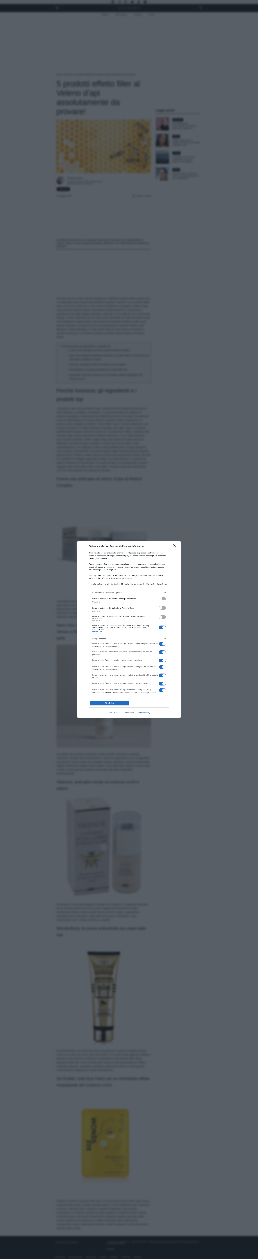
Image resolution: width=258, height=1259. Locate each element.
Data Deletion (114, 713)
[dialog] (129, 629)
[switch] (162, 598)
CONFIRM (110, 703)
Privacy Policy (144, 713)
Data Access (129, 713)
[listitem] (129, 592)
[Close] (175, 546)
